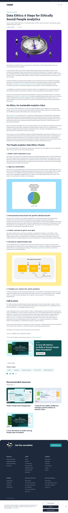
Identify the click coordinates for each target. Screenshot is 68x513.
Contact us (9, 485)
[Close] (65, 506)
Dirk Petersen (11, 27)
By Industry (9, 465)
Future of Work (37, 370)
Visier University (28, 470)
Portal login (9, 482)
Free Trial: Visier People (30, 482)
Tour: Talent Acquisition (30, 489)
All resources (10, 384)
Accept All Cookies (50, 510)
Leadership (16, 370)
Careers (46, 470)
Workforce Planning (11, 459)
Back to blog (11, 363)
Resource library (28, 465)
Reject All (51, 506)
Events (26, 459)
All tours (27, 491)
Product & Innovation (26, 370)
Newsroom (47, 463)
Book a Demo (28, 480)
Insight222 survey (13, 115)
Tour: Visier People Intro (30, 485)
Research (27, 461)
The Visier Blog (28, 463)
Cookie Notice (16, 508)
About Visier (47, 459)
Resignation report (29, 467)
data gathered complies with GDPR (21, 96)
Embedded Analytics (11, 461)
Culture (9, 370)
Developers (27, 472)
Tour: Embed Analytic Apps (51, 482)
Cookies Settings (50, 503)
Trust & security (48, 465)
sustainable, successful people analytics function (24, 84)
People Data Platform (11, 463)
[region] (34, 506)
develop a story (14, 317)
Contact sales (9, 487)
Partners (47, 467)
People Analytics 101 (48, 370)
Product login (9, 480)
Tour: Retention (28, 487)
